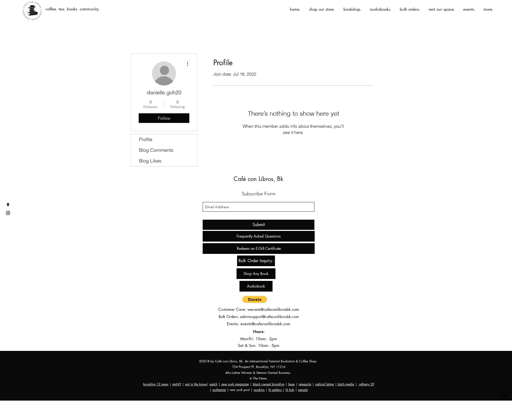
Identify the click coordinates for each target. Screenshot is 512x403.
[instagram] (8, 213)
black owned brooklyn (268, 384)
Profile (145, 139)
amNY (176, 384)
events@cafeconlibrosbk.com (265, 323)
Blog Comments (156, 150)
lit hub (290, 389)
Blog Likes (150, 161)
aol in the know (196, 384)
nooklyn (259, 389)
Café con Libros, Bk (258, 179)
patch (213, 384)
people (303, 389)
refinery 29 (366, 384)
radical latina (324, 384)
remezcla (305, 384)
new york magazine (234, 384)
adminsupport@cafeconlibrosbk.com (269, 316)
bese (291, 384)
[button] (254, 299)
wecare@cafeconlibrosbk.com (273, 309)
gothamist (219, 389)
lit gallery (276, 389)
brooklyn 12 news (155, 384)
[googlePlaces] (8, 205)
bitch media (345, 384)
